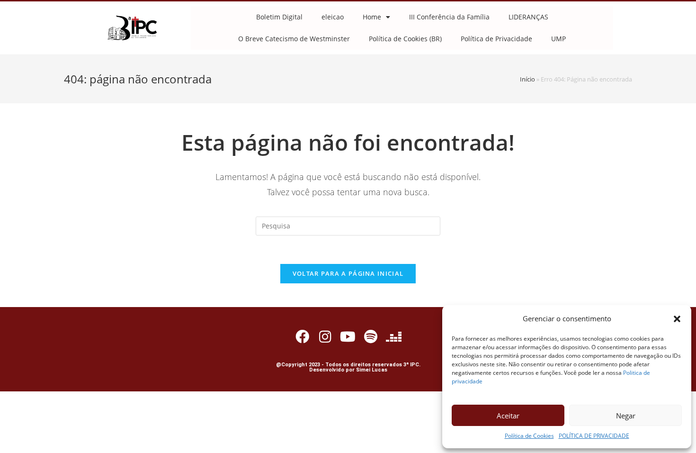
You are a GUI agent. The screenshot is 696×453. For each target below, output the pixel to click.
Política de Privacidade (496, 38)
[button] (677, 319)
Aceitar (508, 415)
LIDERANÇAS (528, 16)
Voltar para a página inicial (348, 273)
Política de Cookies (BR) (405, 38)
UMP (558, 38)
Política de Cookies (529, 436)
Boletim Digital (279, 16)
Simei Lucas (371, 370)
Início (527, 79)
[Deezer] (394, 337)
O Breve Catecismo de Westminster (294, 38)
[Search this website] (348, 225)
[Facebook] (302, 337)
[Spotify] (371, 337)
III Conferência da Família (449, 16)
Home (372, 16)
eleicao (332, 16)
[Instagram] (325, 337)
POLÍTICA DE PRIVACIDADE (594, 436)
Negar (625, 415)
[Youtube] (348, 337)
